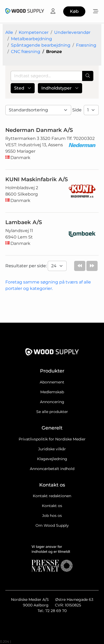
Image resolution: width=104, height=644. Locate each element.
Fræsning (86, 45)
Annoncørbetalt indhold (52, 468)
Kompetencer (34, 32)
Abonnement (52, 382)
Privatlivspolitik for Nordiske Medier (52, 439)
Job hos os (52, 515)
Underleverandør (72, 32)
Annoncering (52, 401)
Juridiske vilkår (52, 449)
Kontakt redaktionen (52, 495)
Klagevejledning (52, 458)
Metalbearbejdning (31, 38)
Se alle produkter (52, 411)
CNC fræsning (25, 51)
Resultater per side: (26, 265)
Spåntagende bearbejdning (40, 45)
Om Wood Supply (52, 525)
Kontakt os (52, 505)
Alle (9, 32)
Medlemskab (52, 392)
